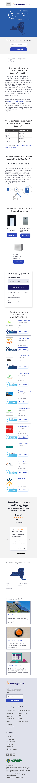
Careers (9, 724)
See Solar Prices (18, 287)
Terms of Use (9, 777)
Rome (7, 585)
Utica (20, 585)
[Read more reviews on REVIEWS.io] (22, 553)
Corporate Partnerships (10, 740)
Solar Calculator (24, 711)
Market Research (12, 749)
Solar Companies (12, 737)
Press (8, 721)
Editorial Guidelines (10, 717)
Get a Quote (23, 331)
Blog (20, 718)
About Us (9, 713)
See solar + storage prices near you (18, 40)
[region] (18, 539)
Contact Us (10, 727)
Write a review (22, 327)
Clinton (8, 583)
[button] (8, 539)
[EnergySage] (15, 685)
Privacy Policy (19, 777)
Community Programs (10, 745)
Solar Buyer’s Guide (14, 666)
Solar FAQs (11, 615)
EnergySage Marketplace (15, 101)
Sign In (28, 4)
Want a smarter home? (15, 640)
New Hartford (22, 583)
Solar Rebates (23, 721)
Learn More (12, 235)
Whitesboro (9, 588)
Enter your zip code (14, 277)
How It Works (10, 711)
